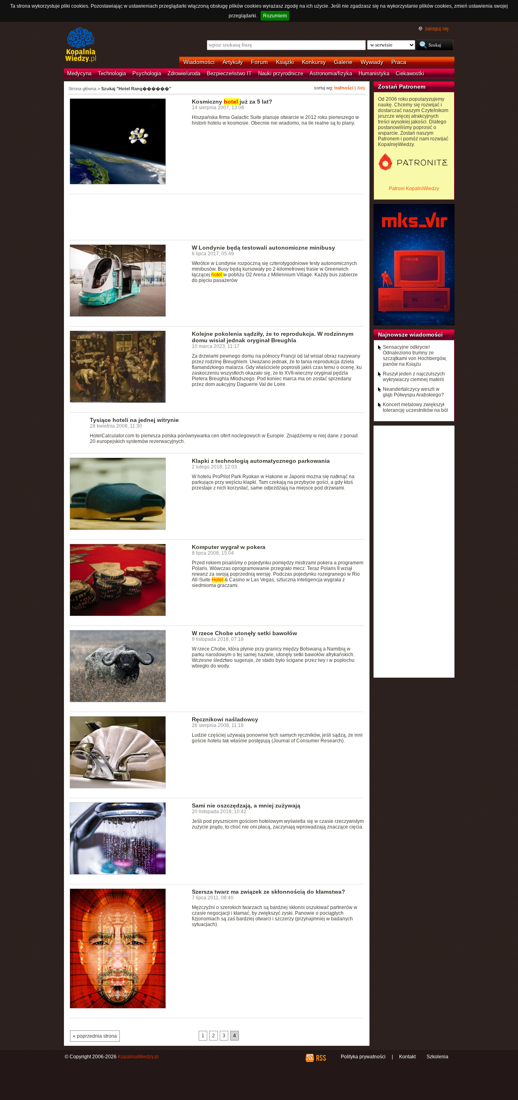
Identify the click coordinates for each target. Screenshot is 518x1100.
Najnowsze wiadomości (410, 334)
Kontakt (407, 1057)
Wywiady (372, 62)
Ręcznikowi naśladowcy (225, 719)
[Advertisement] (217, 216)
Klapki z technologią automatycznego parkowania (261, 461)
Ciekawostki (410, 73)
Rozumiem (275, 16)
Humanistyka (374, 73)
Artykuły (233, 62)
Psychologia (146, 73)
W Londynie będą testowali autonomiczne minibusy (263, 247)
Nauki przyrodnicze (280, 73)
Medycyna (79, 73)
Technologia (112, 73)
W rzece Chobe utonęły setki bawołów (244, 633)
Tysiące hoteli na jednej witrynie (134, 420)
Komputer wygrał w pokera (228, 547)
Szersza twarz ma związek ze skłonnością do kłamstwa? (268, 891)
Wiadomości (198, 62)
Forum (259, 62)
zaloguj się (437, 29)
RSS (321, 1058)
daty (361, 87)
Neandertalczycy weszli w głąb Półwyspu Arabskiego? (413, 392)
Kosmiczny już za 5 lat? (232, 101)
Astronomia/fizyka (331, 73)
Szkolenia (437, 1057)
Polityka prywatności (363, 1057)
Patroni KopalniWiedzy (414, 188)
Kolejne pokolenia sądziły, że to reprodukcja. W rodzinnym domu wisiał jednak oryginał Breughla (272, 337)
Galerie (343, 62)
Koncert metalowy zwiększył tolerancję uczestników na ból (415, 407)
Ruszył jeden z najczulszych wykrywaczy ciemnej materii (414, 376)
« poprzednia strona (95, 1036)
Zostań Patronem (401, 86)
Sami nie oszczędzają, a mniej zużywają (246, 805)
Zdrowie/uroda (184, 73)
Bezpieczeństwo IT (229, 73)
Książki (285, 62)
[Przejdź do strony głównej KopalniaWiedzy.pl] (81, 45)
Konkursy (314, 62)
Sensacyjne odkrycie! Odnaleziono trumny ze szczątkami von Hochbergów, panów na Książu (415, 355)
